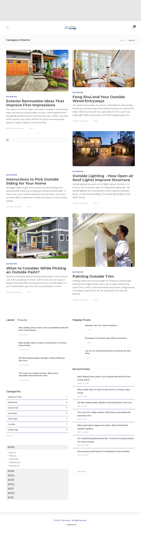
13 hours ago (23, 335)
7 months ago (18, 128)
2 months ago (24, 350)
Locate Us (71, 525)
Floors (37, 424)
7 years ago (84, 121)
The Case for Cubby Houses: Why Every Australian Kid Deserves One (103, 414)
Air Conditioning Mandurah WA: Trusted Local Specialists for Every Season (105, 440)
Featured (37, 419)
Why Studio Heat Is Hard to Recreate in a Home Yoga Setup (103, 391)
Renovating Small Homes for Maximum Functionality (103, 451)
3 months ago (24, 365)
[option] (104, 341)
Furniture (37, 430)
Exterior (11, 97)
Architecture (37, 397)
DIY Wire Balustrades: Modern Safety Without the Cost (104, 402)
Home (122, 40)
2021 (11, 488)
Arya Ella (9, 128)
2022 (11, 484)
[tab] (10, 320)
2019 (11, 497)
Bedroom (37, 402)
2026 (11, 447)
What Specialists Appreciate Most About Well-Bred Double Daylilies (102, 427)
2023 (11, 479)
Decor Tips (37, 408)
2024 (11, 475)
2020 (11, 493)
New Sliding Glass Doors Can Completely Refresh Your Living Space (104, 378)
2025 (11, 471)
